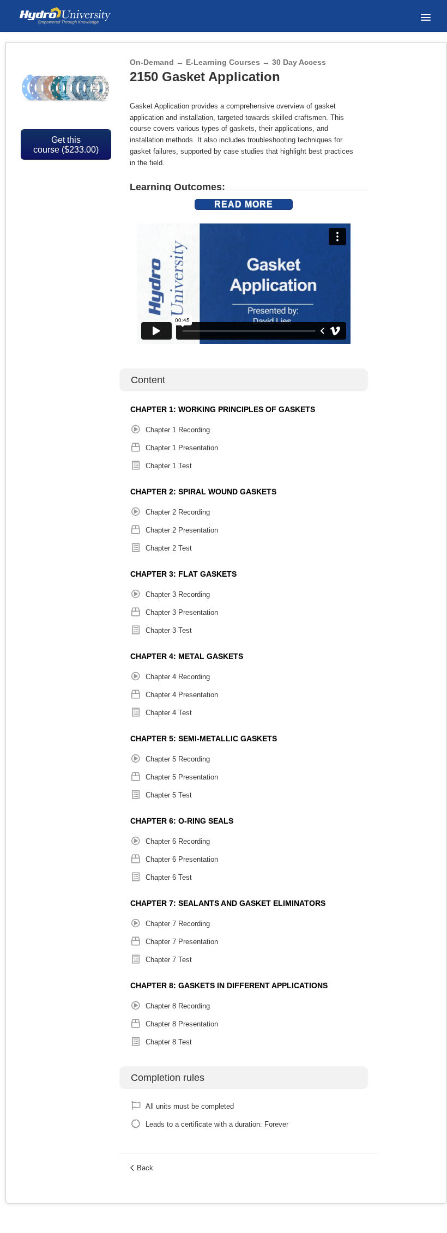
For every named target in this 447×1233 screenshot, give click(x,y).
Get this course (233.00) (66, 144)
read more (243, 204)
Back (145, 1168)
